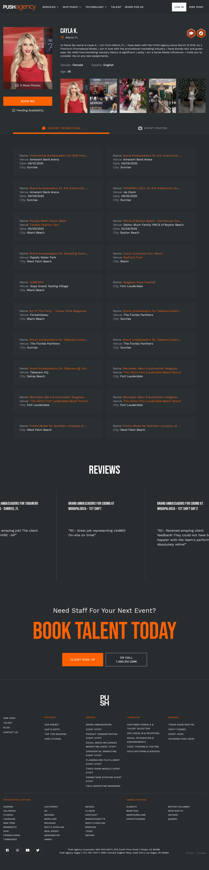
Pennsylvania (11, 835)
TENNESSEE (10, 839)
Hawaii (48, 839)
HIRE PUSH (9, 718)
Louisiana (9, 819)
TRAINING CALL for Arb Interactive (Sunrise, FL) (157, 188)
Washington (52, 835)
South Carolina (54, 827)
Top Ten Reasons (55, 734)
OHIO (6, 831)
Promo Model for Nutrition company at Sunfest (63, 425)
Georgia (49, 815)
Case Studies (53, 738)
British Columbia (179, 806)
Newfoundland (136, 815)
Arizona (8, 806)
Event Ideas (176, 734)
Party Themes (177, 729)
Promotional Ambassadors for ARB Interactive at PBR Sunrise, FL (75, 155)
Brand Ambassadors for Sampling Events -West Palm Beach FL (74, 253)
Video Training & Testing (143, 746)
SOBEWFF (37, 282)
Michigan (49, 823)
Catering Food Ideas (181, 738)
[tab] (61, 130)
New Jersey (51, 831)
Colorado (9, 810)
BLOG (6, 727)
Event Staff (94, 729)
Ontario (173, 815)
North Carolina (95, 823)
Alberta (131, 806)
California (51, 806)
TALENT (116, 6)
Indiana (89, 835)
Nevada (89, 806)
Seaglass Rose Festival (139, 282)
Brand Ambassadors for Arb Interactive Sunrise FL (158, 155)
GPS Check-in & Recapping (143, 733)
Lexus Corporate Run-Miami (143, 253)
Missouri (90, 827)
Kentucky (91, 815)
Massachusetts (95, 819)
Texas (89, 831)
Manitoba (132, 810)
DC (45, 810)
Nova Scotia (175, 810)
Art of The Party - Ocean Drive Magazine (57, 311)
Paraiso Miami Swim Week (48, 220)
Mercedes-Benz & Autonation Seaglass (150, 368)
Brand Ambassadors (99, 724)
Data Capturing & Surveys (143, 751)
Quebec (172, 819)
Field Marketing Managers (103, 786)
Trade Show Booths (181, 724)
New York (9, 823)
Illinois (90, 810)
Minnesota (10, 827)
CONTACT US (10, 732)
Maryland (50, 819)
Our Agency (52, 724)
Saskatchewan (135, 819)
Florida (8, 815)
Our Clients (52, 729)
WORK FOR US (134, 6)
